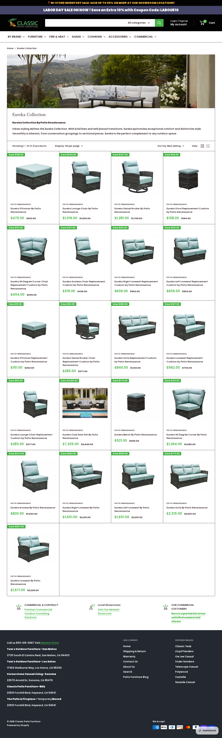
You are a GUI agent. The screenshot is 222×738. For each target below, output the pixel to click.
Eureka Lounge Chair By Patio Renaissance (80, 210)
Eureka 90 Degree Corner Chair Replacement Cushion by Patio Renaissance (29, 285)
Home (10, 48)
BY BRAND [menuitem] (14, 37)
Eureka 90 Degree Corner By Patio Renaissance (186, 436)
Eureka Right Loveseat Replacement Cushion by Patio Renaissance (136, 283)
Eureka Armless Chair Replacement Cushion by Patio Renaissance (84, 283)
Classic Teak (183, 646)
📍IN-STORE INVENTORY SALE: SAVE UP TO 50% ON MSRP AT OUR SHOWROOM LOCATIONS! (111, 3)
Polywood (181, 671)
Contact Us (130, 661)
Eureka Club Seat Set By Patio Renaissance (80, 436)
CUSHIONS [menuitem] (95, 37)
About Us (129, 666)
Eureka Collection (27, 48)
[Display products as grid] (202, 146)
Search (127, 671)
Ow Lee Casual (184, 656)
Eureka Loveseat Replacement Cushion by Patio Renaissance (184, 359)
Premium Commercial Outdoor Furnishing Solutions (38, 613)
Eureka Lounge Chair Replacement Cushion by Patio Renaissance (31, 436)
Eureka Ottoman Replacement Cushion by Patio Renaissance (29, 359)
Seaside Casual (185, 682)
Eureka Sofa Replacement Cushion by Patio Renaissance (135, 359)
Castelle (180, 677)
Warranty (129, 656)
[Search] (159, 23)
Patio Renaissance (21, 204)
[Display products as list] (208, 146)
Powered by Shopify (18, 725)
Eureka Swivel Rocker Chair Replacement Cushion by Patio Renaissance (81, 361)
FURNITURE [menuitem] (35, 37)
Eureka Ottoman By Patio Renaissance (26, 210)
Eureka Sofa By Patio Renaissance (186, 507)
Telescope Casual (186, 666)
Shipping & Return (134, 651)
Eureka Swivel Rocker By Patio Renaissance (132, 210)
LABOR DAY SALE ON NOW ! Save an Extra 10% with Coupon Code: (111, 10)
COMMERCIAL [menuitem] (143, 37)
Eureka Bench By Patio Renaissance (135, 434)
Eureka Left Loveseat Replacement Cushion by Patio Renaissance (187, 283)
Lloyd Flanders (184, 651)
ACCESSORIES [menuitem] (118, 37)
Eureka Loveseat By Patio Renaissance (25, 582)
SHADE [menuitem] (76, 37)
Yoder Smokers (184, 661)
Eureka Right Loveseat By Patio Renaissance (81, 509)
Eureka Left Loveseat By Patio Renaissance (131, 509)
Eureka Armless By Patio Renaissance (33, 507)
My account (178, 24)
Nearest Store (49, 643)
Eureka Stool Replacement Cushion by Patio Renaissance (187, 210)
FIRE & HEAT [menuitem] (57, 37)
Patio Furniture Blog (135, 677)
